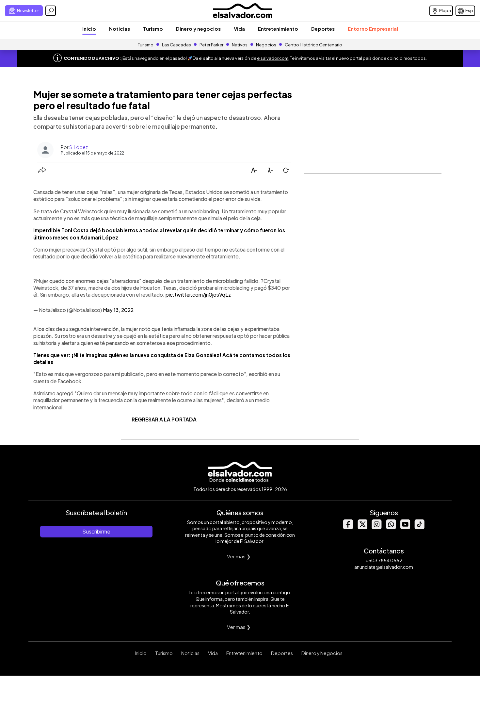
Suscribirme (96, 531)
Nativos (240, 44)
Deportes (323, 28)
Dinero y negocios (198, 28)
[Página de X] (362, 527)
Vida (239, 28)
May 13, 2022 (118, 310)
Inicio (89, 28)
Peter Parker (212, 44)
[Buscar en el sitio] (50, 11)
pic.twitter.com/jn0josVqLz (198, 294)
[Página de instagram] (376, 527)
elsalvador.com (272, 58)
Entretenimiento (278, 28)
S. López (78, 147)
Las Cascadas (176, 44)
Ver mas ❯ (239, 556)
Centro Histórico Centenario (313, 44)
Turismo (153, 28)
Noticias (119, 28)
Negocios (266, 44)
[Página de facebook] (348, 527)
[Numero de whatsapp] (391, 527)
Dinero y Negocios (322, 653)
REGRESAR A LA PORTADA (164, 419)
